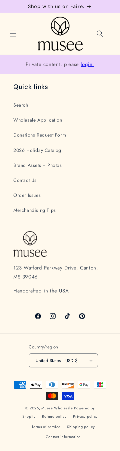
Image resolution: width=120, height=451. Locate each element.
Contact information (63, 436)
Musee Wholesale (57, 408)
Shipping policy (81, 426)
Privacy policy (85, 416)
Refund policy (54, 416)
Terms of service (46, 426)
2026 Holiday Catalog (37, 150)
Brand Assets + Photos (37, 165)
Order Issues (27, 195)
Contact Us (25, 180)
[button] (13, 33)
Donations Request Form (39, 135)
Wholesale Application (37, 120)
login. (87, 64)
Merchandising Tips (34, 210)
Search (20, 105)
